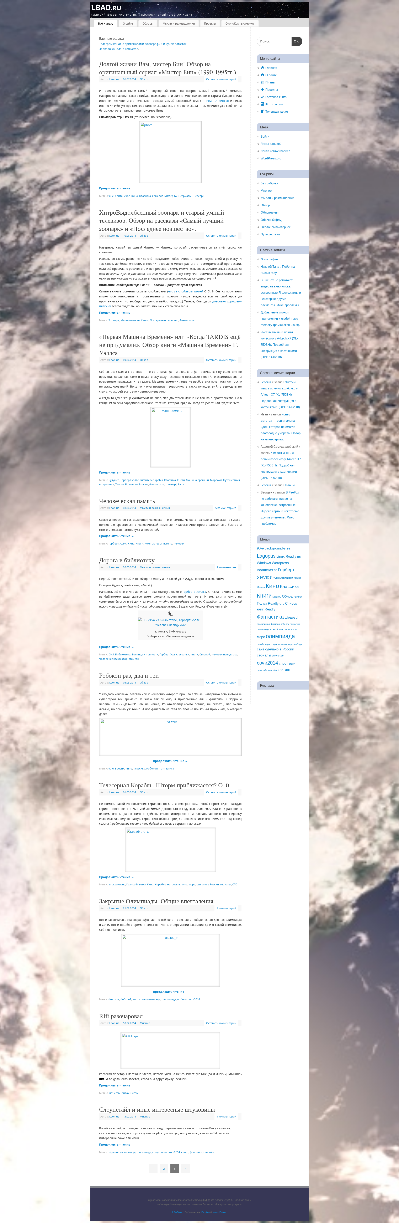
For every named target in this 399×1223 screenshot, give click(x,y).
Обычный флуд (272, 219)
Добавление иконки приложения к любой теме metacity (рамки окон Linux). (280, 319)
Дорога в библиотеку (127, 560)
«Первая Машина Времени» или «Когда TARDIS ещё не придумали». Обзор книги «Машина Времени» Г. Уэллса (169, 344)
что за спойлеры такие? (185, 291)
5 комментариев (225, 508)
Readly (291, 556)
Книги (145, 320)
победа (182, 999)
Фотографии (269, 259)
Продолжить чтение (116, 188)
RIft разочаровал (121, 1016)
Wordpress (280, 563)
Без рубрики (269, 183)
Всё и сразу (105, 23)
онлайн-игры (130, 1093)
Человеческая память (127, 500)
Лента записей (271, 143)
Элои (181, 484)
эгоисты (134, 659)
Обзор (144, 79)
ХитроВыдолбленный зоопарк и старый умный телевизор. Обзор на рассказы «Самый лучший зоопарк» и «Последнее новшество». (161, 220)
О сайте (128, 23)
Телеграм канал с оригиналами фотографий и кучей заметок (142, 44)
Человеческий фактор (113, 659)
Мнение (145, 1023)
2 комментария (226, 567)
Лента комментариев (275, 151)
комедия (157, 196)
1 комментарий (226, 908)
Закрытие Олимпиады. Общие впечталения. (157, 901)
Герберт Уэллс (130, 480)
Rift (110, 1093)
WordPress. (220, 1212)
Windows (264, 563)
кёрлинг (113, 1152)
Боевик (119, 768)
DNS (111, 654)
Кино (134, 196)
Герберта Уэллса (194, 592)
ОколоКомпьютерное (240, 23)
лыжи (123, 1152)
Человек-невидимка (224, 654)
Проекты (210, 23)
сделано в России (208, 884)
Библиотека (123, 654)
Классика (145, 196)
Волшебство (267, 570)
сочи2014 (194, 999)
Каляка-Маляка (136, 884)
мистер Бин (171, 196)
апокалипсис (116, 884)
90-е (111, 196)
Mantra (205, 1212)
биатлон (113, 999)
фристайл (196, 1152)
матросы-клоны (177, 884)
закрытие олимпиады (146, 999)
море (192, 884)
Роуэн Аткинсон (217, 101)
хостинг (284, 670)
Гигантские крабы (151, 480)
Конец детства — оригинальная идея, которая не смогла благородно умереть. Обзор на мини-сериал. (280, 427)
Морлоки (216, 480)
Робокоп (152, 768)
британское (122, 196)
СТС (234, 884)
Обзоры (148, 23)
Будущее (113, 480)
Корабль (160, 884)
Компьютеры (153, 543)
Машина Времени (197, 480)
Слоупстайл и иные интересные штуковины (157, 1109)
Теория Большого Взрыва (131, 484)
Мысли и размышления (179, 23)
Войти (265, 136)
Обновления (269, 212)
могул (131, 1152)
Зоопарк (113, 320)
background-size (277, 548)
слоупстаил (159, 1152)
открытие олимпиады (282, 644)
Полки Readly (268, 603)
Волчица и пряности (145, 654)
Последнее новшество (164, 320)
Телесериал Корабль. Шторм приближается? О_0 (164, 785)
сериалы (185, 196)
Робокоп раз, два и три (129, 675)
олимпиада (169, 999)
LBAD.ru (106, 7)
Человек (179, 543)
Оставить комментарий (221, 79)
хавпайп (208, 1152)
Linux (280, 556)
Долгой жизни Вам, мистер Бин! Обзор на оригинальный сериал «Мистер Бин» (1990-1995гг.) (167, 68)
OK (295, 41)
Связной (205, 654)
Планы (290, 485)
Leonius (114, 79)
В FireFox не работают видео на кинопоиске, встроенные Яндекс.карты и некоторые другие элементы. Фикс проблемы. (281, 292)
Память (167, 543)
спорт (184, 1152)
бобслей (126, 999)
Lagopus (266, 556)
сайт (260, 649)
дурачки (184, 654)
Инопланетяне (130, 320)
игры (117, 1093)
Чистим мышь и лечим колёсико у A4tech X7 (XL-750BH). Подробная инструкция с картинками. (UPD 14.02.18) (279, 344)
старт (292, 663)
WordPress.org (271, 158)
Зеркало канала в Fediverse (118, 49)
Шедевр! (198, 196)
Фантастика (187, 320)
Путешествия (270, 234)
